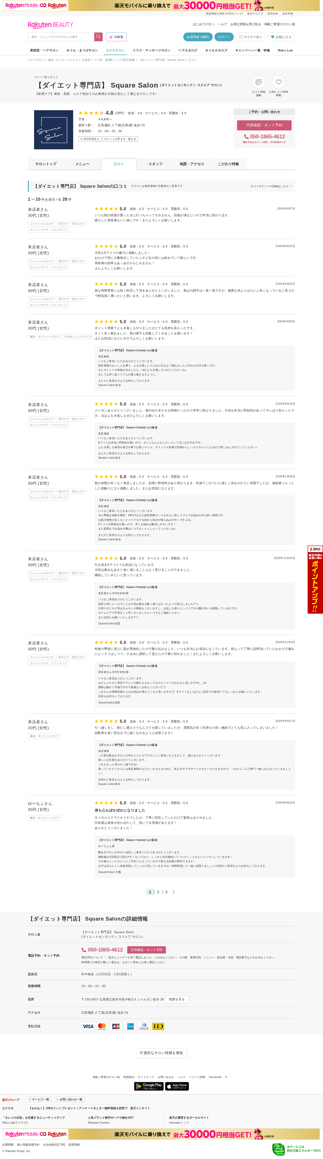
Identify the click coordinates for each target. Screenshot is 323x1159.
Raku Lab (285, 50)
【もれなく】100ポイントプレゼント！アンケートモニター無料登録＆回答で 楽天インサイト (89, 1108)
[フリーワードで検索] (98, 36)
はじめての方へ (203, 24)
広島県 (86, 59)
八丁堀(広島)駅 (126, 59)
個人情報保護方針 (28, 1144)
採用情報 (74, 1144)
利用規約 (128, 1077)
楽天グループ (255, 13)
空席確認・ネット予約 (264, 125)
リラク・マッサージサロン (152, 50)
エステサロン (115, 50)
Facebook (215, 1077)
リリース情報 (197, 1077)
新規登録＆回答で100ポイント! (224, 13)
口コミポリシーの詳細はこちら (270, 186)
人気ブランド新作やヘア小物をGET (111, 1117)
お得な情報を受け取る (245, 24)
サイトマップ (146, 1077)
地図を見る (177, 999)
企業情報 (8, 1144)
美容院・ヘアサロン (44, 50)
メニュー (82, 164)
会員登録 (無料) (198, 37)
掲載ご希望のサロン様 (279, 24)
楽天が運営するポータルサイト (189, 1117)
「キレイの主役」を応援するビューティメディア (33, 1117)
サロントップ (45, 164)
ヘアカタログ (188, 50)
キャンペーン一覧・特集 (252, 50)
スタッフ (156, 164)
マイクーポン (253, 37)
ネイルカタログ (216, 50)
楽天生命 (272, 13)
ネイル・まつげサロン (82, 50)
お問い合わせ (166, 1077)
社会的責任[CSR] (54, 1144)
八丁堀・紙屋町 (103, 59)
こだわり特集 (228, 164)
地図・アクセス (192, 164)
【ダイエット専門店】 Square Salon (162, 59)
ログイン (224, 37)
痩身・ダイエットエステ (63, 59)
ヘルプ (222, 24)
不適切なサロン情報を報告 (161, 1053)
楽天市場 (287, 13)
